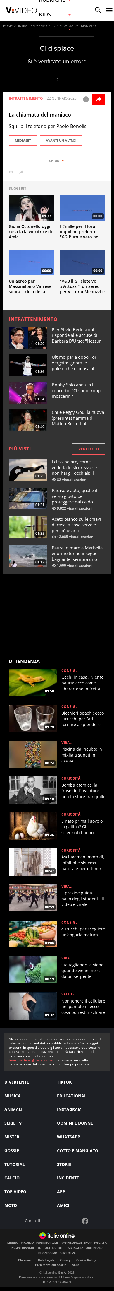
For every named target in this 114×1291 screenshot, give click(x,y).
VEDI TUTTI (88, 448)
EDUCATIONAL (72, 1096)
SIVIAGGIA (75, 1247)
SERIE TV (13, 1123)
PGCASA (100, 1242)
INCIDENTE (68, 1178)
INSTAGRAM (69, 1109)
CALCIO (12, 1178)
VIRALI (67, 743)
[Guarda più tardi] (86, 99)
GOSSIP (11, 1150)
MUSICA (12, 1096)
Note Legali (46, 1260)
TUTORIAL (14, 1164)
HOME (8, 25)
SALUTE (68, 994)
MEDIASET (23, 140)
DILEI (61, 1247)
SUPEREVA (68, 1253)
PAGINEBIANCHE (23, 1247)
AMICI (63, 1205)
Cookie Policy (86, 1260)
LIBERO (12, 1242)
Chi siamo (25, 1260)
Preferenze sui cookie (50, 1264)
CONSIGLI (70, 671)
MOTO (10, 1205)
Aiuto (75, 1264)
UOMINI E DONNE (75, 1123)
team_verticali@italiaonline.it (32, 1060)
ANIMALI (13, 1109)
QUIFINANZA (94, 1247)
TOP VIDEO (15, 1191)
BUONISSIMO (47, 1253)
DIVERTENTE (16, 1082)
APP (61, 1191)
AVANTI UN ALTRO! (61, 140)
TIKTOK (64, 1082)
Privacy (65, 1260)
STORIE (64, 1164)
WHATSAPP (68, 1137)
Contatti (32, 1220)
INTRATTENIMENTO (32, 25)
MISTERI (12, 1137)
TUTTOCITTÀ (46, 1247)
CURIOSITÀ (70, 778)
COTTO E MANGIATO (77, 1150)
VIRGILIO (27, 1242)
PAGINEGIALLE (47, 1242)
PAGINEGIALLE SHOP (76, 1242)
